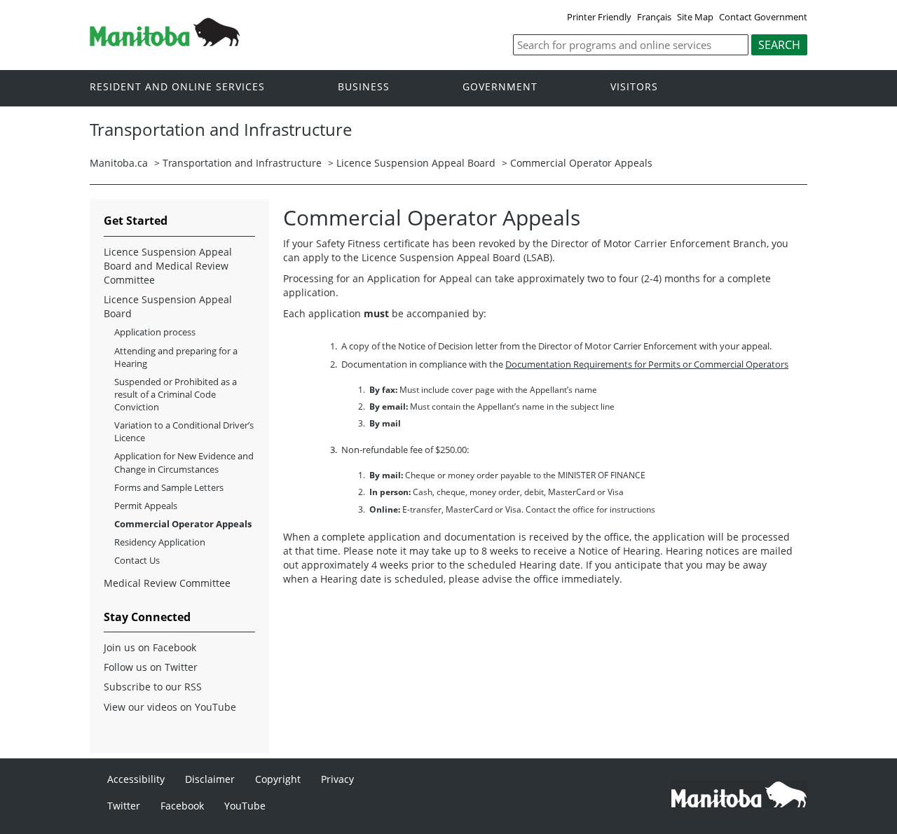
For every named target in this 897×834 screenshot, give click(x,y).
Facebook (182, 805)
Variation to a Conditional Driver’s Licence (184, 431)
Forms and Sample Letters (169, 487)
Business (364, 87)
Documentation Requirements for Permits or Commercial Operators (646, 364)
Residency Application (159, 542)
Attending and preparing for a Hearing (176, 357)
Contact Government (763, 17)
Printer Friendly (599, 17)
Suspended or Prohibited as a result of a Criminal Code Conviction (175, 394)
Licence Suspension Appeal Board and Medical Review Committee (168, 265)
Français (654, 17)
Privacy (337, 779)
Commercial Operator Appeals (581, 162)
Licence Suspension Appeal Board (415, 162)
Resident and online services (177, 87)
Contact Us (137, 560)
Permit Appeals (145, 505)
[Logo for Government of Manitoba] (165, 42)
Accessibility (136, 779)
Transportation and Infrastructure (242, 162)
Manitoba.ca (119, 162)
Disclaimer (210, 779)
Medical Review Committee (167, 583)
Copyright (278, 779)
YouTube (245, 805)
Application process (155, 332)
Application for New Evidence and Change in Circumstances (184, 462)
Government (500, 87)
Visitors (634, 87)
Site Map (695, 17)
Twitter (123, 805)
